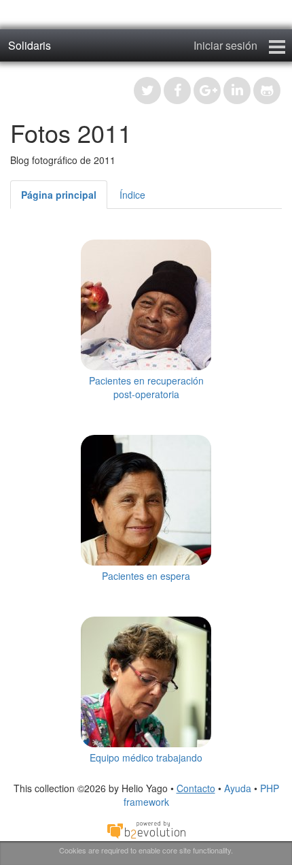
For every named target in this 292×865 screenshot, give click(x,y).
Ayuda (237, 788)
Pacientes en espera (146, 576)
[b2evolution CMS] (146, 828)
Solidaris (29, 45)
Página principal (58, 194)
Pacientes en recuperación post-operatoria (146, 387)
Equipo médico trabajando (146, 757)
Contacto (196, 788)
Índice (132, 194)
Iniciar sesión (225, 45)
